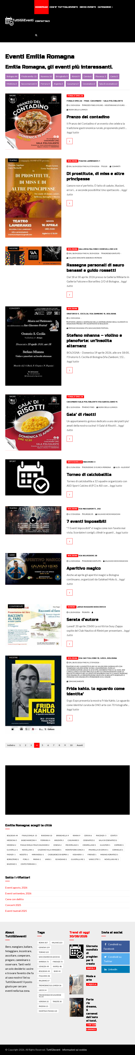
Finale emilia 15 (29, 76)
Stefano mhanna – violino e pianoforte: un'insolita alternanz (94, 340)
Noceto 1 (24, 854)
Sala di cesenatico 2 (108, 83)
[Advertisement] (68, 790)
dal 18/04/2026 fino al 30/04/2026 (83, 253)
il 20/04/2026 (74, 612)
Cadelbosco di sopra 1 (58, 854)
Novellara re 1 (111, 859)
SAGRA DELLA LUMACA (78, 110)
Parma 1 (37, 859)
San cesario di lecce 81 (49, 957)
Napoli (91, 968)
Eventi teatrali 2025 (16, 910)
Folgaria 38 (44, 976)
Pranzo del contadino (88, 117)
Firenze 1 (92, 854)
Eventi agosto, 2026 (16, 887)
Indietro (11, 745)
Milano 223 (57, 943)
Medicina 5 (12, 83)
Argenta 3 (58, 83)
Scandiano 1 (61, 859)
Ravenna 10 (46, 76)
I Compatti (115, 166)
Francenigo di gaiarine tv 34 (50, 996)
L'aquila (91, 984)
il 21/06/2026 (74, 467)
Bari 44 (57, 971)
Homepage (41, 7)
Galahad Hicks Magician (108, 514)
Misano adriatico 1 (109, 854)
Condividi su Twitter (112, 959)
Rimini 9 (75, 76)
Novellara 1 (28, 850)
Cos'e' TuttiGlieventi (64, 7)
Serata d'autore (82, 619)
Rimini (71, 607)
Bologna (72, 161)
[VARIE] (33, 568)
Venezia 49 (44, 966)
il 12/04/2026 (74, 407)
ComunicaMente (76, 681)
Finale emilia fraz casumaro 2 (34, 845)
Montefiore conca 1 (75, 850)
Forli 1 (26, 859)
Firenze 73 (58, 962)
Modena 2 (11, 845)
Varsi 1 (48, 859)
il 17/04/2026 (74, 514)
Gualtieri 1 (105, 845)
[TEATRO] (33, 197)
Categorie (104, 7)
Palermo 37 (44, 981)
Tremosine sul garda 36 (50, 985)
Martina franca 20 (48, 1011)
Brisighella (75, 462)
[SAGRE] (33, 121)
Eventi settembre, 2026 (18, 893)
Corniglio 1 (117, 850)
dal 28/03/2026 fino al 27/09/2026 (83, 662)
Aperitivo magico (84, 568)
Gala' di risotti (81, 414)
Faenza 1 (11, 854)
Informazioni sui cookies (74, 1049)
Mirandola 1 (38, 854)
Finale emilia (75, 96)
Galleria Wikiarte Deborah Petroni (85, 258)
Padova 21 (43, 1006)
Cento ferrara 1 (28, 864)
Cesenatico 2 (89, 83)
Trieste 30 (57, 1001)
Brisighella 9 (62, 76)
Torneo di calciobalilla (89, 474)
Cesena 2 (57, 845)
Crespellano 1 (89, 845)
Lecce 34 (42, 990)
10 (71, 745)
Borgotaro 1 (13, 859)
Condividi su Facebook (112, 946)
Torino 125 (44, 952)
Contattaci (42, 21)
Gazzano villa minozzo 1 (49, 850)
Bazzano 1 (12, 864)
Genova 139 (44, 947)
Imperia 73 (44, 962)
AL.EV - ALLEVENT (122, 467)
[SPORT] (33, 477)
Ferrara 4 (45, 83)
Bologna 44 (12, 76)
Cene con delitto (14, 899)
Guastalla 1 (12, 850)
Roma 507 (43, 943)
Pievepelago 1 (72, 845)
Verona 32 (44, 1001)
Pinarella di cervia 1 (98, 850)
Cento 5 (114, 76)
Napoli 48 (57, 966)
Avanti (80, 745)
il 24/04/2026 (74, 561)
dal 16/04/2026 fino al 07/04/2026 (83, 166)
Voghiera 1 (78, 854)
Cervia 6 (87, 76)
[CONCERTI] (33, 345)
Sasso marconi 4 (29, 83)
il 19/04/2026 (74, 105)
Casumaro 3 (73, 83)
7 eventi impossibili (86, 521)
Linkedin (112, 969)
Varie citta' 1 (94, 859)
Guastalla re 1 (78, 859)
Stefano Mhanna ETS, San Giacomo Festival (88, 328)
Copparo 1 (119, 845)
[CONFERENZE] (33, 625)
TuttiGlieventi (53, 1049)
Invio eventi (88, 7)
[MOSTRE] (33, 255)
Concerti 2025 (13, 904)
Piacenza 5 (101, 76)
